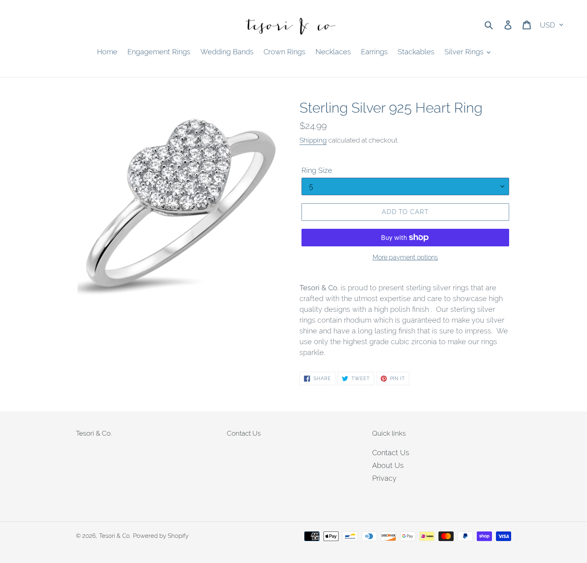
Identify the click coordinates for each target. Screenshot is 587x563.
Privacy (384, 478)
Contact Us (390, 452)
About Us (388, 465)
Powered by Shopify (160, 535)
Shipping (313, 140)
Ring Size (316, 170)
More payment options (405, 257)
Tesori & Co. (115, 535)
